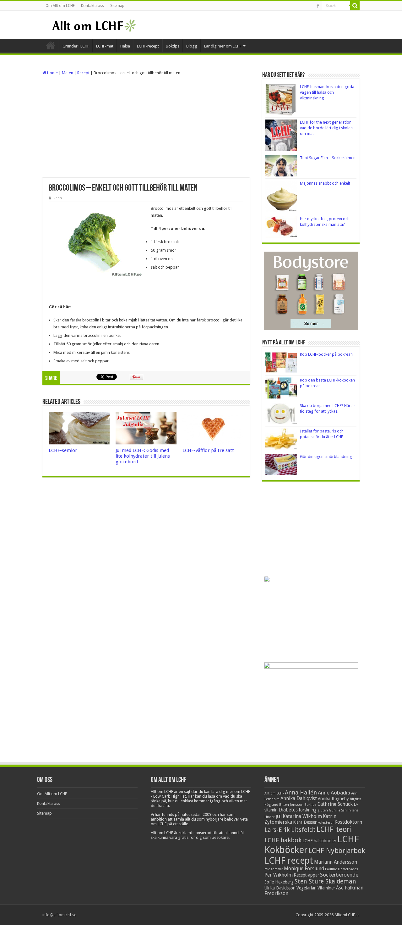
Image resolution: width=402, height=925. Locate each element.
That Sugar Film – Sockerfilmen (328, 157)
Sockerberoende (339, 875)
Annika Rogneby (333, 798)
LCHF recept (288, 860)
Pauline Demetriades (341, 869)
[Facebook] (318, 6)
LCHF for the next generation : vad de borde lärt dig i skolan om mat (326, 128)
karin (58, 198)
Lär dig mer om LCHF (223, 46)
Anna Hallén (301, 792)
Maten (67, 72)
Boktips (172, 46)
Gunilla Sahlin (340, 810)
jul (278, 816)
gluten (323, 810)
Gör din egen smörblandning (326, 456)
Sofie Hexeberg (279, 881)
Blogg (191, 46)
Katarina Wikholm (302, 816)
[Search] (355, 5)
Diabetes (288, 810)
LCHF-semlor (63, 450)
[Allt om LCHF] (93, 24)
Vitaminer (326, 887)
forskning (308, 809)
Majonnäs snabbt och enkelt (325, 183)
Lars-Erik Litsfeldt (290, 829)
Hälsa (125, 46)
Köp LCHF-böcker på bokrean (326, 354)
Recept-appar (306, 875)
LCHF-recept (148, 46)
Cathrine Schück (335, 804)
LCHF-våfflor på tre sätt (208, 450)
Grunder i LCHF (75, 46)
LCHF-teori (334, 829)
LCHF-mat (104, 46)
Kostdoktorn (348, 822)
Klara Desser (305, 822)
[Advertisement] (146, 127)
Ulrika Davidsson (280, 887)
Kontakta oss (92, 5)
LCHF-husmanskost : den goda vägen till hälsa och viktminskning (327, 92)
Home (52, 72)
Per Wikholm (278, 875)
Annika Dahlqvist (298, 798)
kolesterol (326, 823)
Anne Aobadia (334, 792)
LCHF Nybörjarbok (336, 851)
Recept (83, 72)
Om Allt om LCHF (60, 5)
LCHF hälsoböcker (319, 840)
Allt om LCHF (274, 793)
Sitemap (117, 5)
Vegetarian (306, 887)
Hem (50, 45)
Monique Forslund (304, 869)
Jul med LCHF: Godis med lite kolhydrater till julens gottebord (143, 456)
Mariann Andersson (335, 862)
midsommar (273, 869)
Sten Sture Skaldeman (325, 881)
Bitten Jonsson (291, 805)
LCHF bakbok (283, 840)
